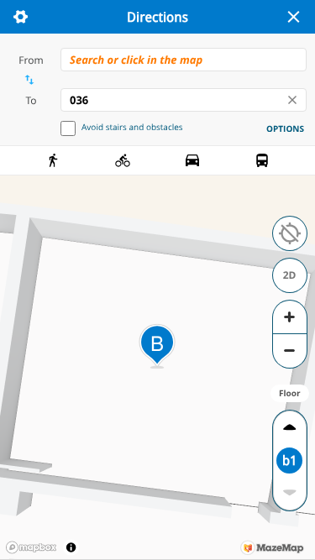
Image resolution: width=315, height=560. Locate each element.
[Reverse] (29, 80)
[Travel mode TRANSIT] (262, 160)
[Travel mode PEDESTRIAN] (53, 160)
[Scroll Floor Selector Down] (289, 493)
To (30, 100)
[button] (290, 233)
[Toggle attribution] (71, 547)
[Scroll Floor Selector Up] (289, 428)
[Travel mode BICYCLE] (122, 160)
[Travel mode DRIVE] (192, 160)
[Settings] (20, 17)
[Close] (293, 17)
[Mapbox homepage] (31, 547)
